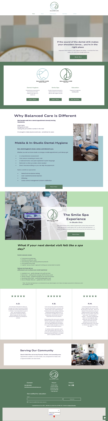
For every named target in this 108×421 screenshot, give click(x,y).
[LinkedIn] (69, 385)
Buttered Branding (72, 405)
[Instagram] (71, 385)
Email (28, 396)
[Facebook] (73, 385)
